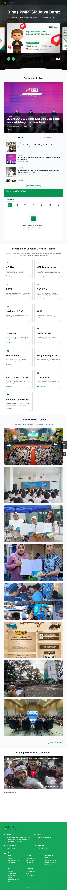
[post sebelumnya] (51, 130)
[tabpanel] (33, 178)
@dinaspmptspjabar (10, 792)
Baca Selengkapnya (13, 130)
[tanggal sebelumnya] (7, 205)
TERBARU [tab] (20, 137)
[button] (33, 446)
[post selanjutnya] (59, 130)
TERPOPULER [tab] (47, 137)
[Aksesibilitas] (64, 454)
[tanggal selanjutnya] (60, 205)
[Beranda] (12, 2)
